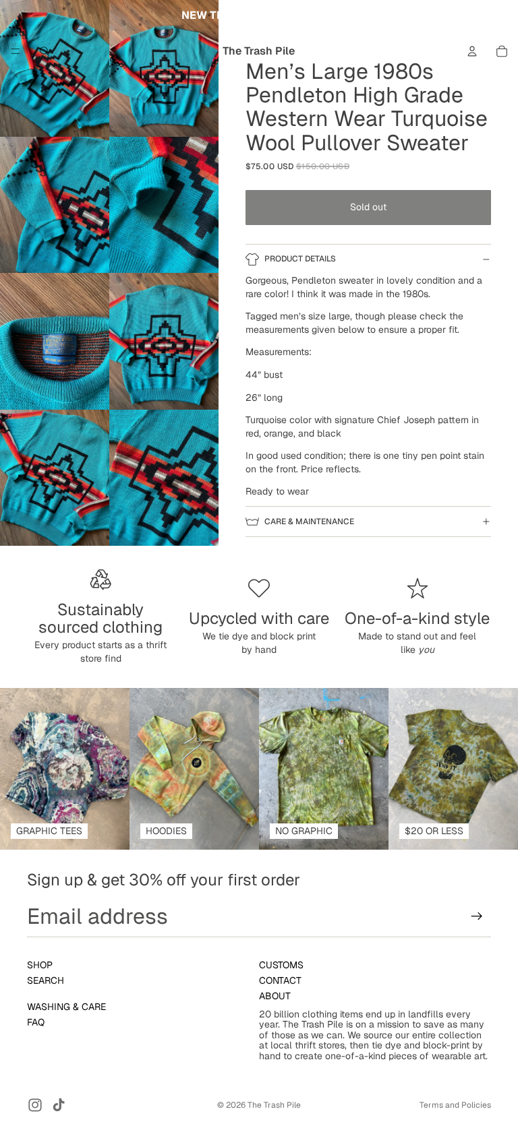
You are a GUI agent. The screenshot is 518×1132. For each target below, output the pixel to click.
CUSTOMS (281, 965)
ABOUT (275, 997)
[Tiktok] (59, 1105)
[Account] (472, 51)
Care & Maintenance (309, 521)
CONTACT (280, 980)
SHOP (40, 965)
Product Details (300, 258)
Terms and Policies (455, 1105)
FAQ (36, 1022)
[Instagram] (35, 1105)
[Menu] (15, 51)
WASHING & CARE (66, 1007)
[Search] (44, 51)
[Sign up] (477, 916)
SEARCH (45, 980)
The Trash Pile (274, 1105)
